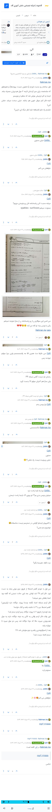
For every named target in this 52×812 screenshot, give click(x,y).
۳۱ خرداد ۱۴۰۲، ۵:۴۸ (16, 743)
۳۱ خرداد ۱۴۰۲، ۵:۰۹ (23, 349)
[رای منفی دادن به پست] (8, 124)
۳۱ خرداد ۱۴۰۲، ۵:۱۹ (28, 446)
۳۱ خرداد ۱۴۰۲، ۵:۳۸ (16, 661)
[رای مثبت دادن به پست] (16, 124)
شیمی (44, 54)
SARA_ (45, 78)
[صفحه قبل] (49, 33)
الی (36, 747)
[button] (48, 808)
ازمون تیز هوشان (43, 21)
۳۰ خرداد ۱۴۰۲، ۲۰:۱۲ (16, 136)
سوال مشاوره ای (41, 42)
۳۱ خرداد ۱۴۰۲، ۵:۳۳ (27, 514)
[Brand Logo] (47, 6)
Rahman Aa (42, 74)
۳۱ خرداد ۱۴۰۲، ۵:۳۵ (27, 554)
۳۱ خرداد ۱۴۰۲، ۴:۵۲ (28, 159)
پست (30, 808)
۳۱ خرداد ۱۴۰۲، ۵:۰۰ (28, 194)
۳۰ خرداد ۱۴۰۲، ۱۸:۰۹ (27, 78)
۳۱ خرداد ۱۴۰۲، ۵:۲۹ (17, 486)
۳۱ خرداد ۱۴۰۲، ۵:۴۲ (23, 719)
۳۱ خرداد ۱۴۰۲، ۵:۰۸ (17, 229)
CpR (46, 136)
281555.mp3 (45, 724)
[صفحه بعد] (3, 33)
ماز (9, 21)
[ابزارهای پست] (3, 124)
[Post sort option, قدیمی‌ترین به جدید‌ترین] (47, 62)
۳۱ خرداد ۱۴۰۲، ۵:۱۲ (24, 400)
